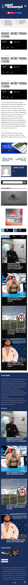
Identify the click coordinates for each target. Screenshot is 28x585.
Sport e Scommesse (5, 30)
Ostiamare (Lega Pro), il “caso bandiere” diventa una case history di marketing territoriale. (23, 22)
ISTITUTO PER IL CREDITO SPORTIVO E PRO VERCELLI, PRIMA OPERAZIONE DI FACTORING (16, 332)
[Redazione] (3, 553)
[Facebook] (13, 583)
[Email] (14, 171)
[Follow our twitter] (2, 230)
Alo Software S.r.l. (21, 579)
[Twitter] (15, 583)
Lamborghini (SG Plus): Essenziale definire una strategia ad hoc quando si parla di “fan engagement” (15, 266)
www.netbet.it (5, 131)
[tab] (5, 236)
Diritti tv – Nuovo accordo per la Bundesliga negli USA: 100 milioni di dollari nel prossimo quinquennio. (8, 23)
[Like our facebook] (15, 230)
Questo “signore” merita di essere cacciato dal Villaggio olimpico (15, 364)
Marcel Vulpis (16, 42)
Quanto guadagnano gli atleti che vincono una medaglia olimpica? (15, 299)
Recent (14, 236)
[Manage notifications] (25, 582)
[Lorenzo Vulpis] (16, 553)
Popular (5, 236)
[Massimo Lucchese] (10, 553)
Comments (23, 236)
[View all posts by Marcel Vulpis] (11, 42)
